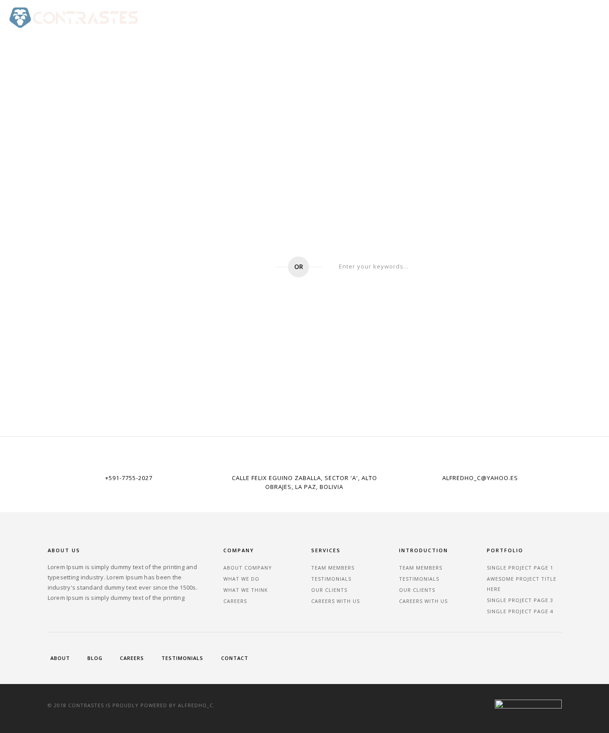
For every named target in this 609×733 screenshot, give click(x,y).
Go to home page (216, 267)
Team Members (332, 567)
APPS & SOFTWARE (406, 17)
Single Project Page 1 (520, 567)
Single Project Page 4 (520, 611)
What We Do (241, 578)
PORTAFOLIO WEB (238, 17)
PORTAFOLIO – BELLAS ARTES (522, 17)
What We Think (245, 589)
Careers (235, 601)
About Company (247, 567)
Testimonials (331, 578)
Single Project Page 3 (520, 600)
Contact (234, 658)
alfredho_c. (196, 705)
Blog (95, 658)
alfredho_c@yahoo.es (480, 478)
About (60, 658)
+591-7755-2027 (128, 478)
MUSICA (457, 17)
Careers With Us (335, 601)
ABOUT (587, 17)
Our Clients (329, 589)
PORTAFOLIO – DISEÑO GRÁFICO (322, 17)
